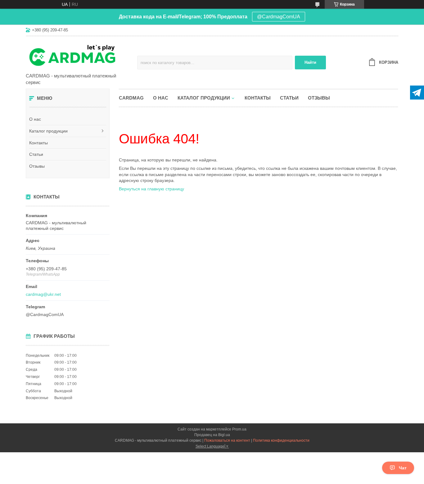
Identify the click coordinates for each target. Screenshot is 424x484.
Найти (310, 62)
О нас (35, 119)
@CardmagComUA (278, 16)
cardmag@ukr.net (43, 294)
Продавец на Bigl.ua (212, 435)
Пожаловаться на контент (227, 440)
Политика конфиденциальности (281, 440)
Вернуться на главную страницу (151, 188)
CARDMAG (131, 97)
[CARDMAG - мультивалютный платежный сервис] (80, 55)
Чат (403, 467)
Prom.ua (239, 429)
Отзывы (37, 166)
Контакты (38, 142)
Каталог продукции (48, 130)
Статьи (36, 154)
